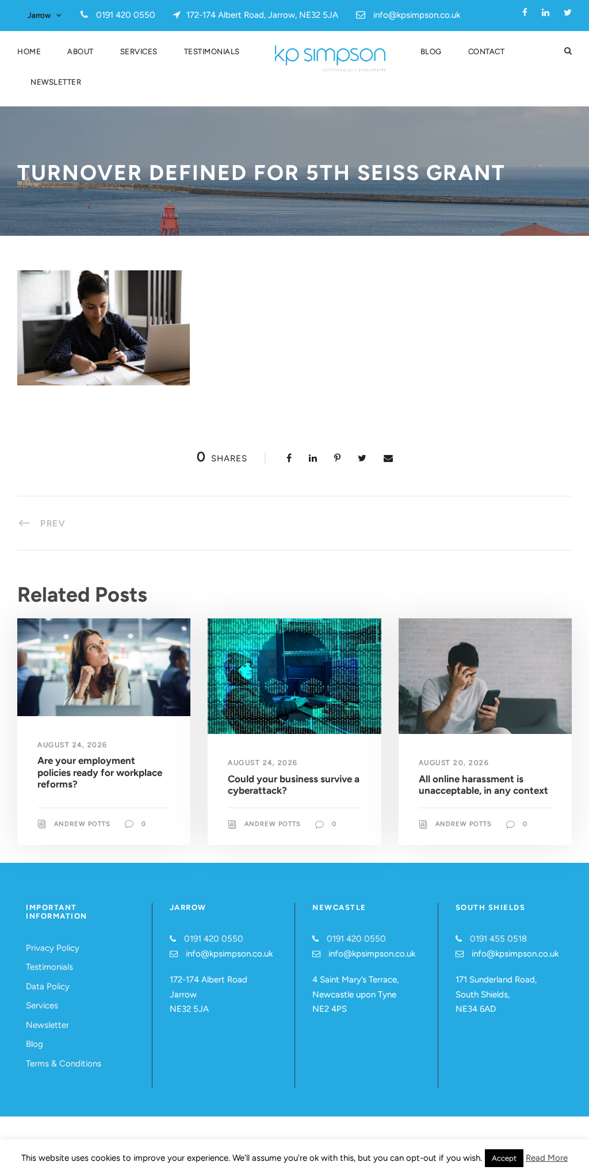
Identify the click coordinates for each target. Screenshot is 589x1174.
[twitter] (568, 12)
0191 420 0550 (213, 939)
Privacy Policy (52, 948)
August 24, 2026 (72, 745)
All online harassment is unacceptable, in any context (483, 784)
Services (139, 51)
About (80, 51)
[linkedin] (545, 12)
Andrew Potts (82, 824)
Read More (547, 1158)
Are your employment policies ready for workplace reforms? (99, 772)
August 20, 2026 (454, 763)
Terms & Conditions (63, 1063)
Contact (486, 51)
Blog (431, 51)
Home (29, 51)
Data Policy (48, 986)
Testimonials (212, 51)
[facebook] (524, 12)
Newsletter (55, 82)
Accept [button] (504, 1158)
